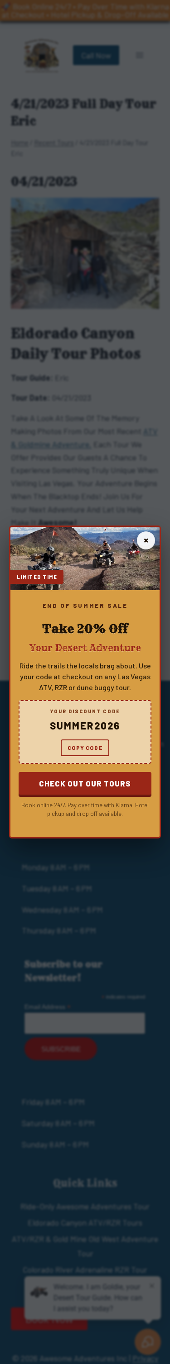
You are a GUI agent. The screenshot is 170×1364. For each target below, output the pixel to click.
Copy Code (85, 747)
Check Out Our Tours (85, 783)
